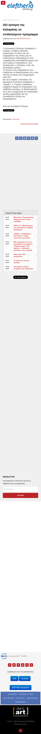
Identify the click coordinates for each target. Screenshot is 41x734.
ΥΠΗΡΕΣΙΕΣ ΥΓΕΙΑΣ (26, 694)
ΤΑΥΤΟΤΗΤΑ (20, 698)
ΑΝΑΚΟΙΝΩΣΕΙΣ (32, 698)
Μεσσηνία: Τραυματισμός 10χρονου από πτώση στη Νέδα (24, 219)
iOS (14, 678)
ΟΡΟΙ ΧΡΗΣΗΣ (8, 698)
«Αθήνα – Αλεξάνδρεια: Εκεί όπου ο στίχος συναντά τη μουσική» (23, 236)
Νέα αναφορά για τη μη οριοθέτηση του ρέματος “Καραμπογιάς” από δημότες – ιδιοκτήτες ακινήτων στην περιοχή (23, 246)
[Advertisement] (20, 339)
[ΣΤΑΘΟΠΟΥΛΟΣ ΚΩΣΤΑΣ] (20, 711)
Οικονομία (15, 119)
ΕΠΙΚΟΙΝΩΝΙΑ (20, 702)
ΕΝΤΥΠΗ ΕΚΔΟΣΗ (20, 687)
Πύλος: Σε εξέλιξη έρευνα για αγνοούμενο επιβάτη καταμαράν (23, 228)
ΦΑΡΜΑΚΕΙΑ (12, 694)
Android (24, 678)
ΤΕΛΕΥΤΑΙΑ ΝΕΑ (13, 213)
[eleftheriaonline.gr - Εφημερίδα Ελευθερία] (20, 6)
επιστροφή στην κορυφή (29, 124)
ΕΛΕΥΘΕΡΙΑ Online (23, 38)
